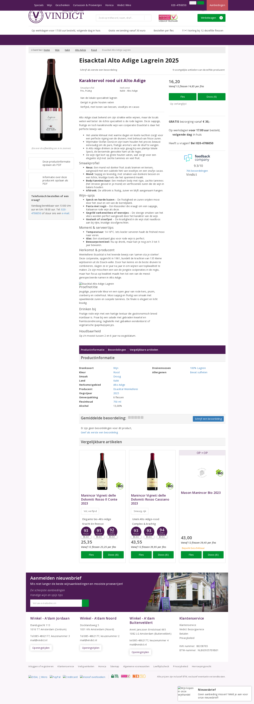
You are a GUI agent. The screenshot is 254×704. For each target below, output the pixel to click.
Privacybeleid (186, 638)
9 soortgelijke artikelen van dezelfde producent (199, 69)
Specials (39, 5)
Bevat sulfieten (199, 372)
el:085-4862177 (90, 636)
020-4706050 (178, 5)
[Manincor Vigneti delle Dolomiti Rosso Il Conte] (102, 471)
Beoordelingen (117, 349)
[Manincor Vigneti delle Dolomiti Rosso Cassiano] (152, 471)
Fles (182, 96)
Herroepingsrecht (201, 666)
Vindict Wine (124, 5)
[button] (99, 532)
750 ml (117, 401)
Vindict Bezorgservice (191, 629)
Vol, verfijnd (90, 511)
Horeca (109, 5)
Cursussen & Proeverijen (87, 5)
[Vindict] (56, 15)
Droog (117, 376)
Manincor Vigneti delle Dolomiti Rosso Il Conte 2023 (99, 499)
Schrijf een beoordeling (208, 418)
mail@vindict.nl (38, 640)
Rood (94, 50)
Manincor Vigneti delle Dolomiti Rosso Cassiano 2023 (150, 499)
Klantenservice (187, 625)
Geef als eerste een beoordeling (99, 432)
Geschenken (62, 5)
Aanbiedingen (217, 5)
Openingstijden (41, 647)
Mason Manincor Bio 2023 (201, 493)
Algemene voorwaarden (136, 666)
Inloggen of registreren (41, 666)
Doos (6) (211, 96)
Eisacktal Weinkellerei (125, 389)
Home (47, 50)
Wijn (49, 5)
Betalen (183, 633)
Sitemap (114, 666)
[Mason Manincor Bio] (202, 473)
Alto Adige (80, 50)
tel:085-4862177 (139, 640)
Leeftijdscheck (161, 666)
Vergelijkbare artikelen (144, 349)
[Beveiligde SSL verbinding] (125, 676)
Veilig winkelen (86, 666)
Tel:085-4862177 (40, 636)
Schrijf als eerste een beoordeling (98, 69)
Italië (67, 50)
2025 (116, 393)
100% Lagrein (198, 368)
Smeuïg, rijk (140, 511)
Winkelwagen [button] (211, 17)
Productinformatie (93, 349)
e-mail (65, 213)
